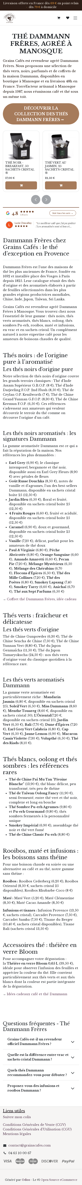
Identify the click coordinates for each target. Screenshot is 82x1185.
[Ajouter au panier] (21, 186)
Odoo (26, 1180)
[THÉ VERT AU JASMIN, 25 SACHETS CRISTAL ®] (61, 146)
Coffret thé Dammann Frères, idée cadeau (41, 599)
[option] (41, 161)
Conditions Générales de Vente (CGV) (34, 1125)
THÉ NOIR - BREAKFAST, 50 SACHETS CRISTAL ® (20, 168)
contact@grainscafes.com (29, 1145)
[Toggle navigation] (75, 18)
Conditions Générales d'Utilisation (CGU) (38, 1129)
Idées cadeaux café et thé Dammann (37, 994)
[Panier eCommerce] (58, 18)
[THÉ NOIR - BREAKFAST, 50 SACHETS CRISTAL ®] (21, 146)
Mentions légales (17, 1134)
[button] (35, 199)
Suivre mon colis (17, 1117)
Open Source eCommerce (59, 1180)
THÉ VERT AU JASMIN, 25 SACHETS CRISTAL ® (59, 168)
